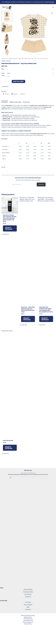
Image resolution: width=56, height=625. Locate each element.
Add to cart (18, 81)
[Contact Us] (28, 609)
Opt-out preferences (28, 622)
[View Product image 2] (6, 27)
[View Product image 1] (6, 16)
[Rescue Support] (28, 605)
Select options (8, 228)
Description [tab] (4, 102)
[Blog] (28, 607)
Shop (6, 58)
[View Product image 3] (6, 38)
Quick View (10, 211)
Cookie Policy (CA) (28, 620)
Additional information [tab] (15, 102)
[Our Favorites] (28, 594)
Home (2, 58)
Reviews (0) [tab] (26, 102)
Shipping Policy (28, 617)
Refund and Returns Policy (28, 615)
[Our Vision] (28, 602)
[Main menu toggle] (53, 7)
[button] (52, 13)
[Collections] (28, 597)
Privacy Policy (28, 623)
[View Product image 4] (6, 50)
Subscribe (41, 184)
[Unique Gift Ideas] (28, 589)
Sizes (2, 69)
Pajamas (15, 58)
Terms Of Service (28, 618)
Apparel (10, 58)
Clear (8, 76)
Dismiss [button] (52, 2)
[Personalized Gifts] (28, 592)
